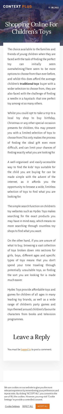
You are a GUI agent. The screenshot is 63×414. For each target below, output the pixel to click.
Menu (55, 8)
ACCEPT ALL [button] (43, 406)
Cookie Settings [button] (12, 406)
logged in (26, 349)
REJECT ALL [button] (27, 406)
